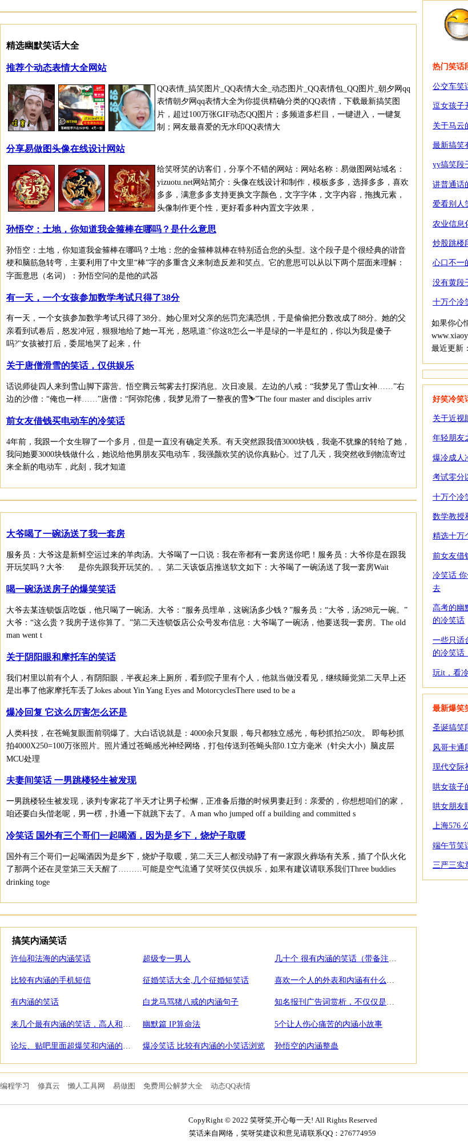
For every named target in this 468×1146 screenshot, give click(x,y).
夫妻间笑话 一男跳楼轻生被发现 (71, 780)
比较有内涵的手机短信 (51, 980)
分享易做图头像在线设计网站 (65, 148)
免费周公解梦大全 (173, 1086)
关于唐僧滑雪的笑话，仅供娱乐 (70, 365)
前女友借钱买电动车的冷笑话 (65, 421)
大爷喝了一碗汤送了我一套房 (65, 533)
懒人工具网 (86, 1086)
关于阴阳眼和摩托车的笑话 (61, 657)
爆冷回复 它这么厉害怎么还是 (66, 712)
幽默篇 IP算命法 (171, 1024)
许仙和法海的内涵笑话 (51, 958)
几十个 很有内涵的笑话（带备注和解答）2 (350, 958)
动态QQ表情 (231, 1086)
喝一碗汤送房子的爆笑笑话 (61, 589)
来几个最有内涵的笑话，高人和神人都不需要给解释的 (107, 1024)
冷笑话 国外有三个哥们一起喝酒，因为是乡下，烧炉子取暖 (126, 835)
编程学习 (15, 1086)
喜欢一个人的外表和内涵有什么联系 (338, 980)
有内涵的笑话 (35, 1002)
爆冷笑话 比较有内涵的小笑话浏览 (204, 1046)
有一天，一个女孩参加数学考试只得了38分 (93, 297)
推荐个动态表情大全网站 (56, 67)
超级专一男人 (167, 958)
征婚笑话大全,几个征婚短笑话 (196, 980)
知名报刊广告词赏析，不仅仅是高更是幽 (346, 1002)
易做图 (124, 1086)
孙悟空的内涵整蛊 (306, 1046)
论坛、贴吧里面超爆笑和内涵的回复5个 (81, 1046)
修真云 (49, 1086)
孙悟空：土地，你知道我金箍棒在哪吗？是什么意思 (111, 229)
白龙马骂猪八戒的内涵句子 (191, 1002)
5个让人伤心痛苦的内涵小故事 (328, 1024)
